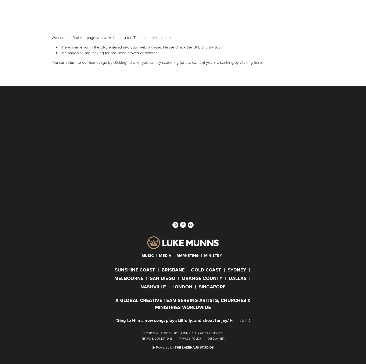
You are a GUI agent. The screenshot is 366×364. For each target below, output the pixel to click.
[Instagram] (175, 225)
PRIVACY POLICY (191, 338)
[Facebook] (183, 225)
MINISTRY (111, 11)
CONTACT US (178, 11)
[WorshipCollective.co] (281, 121)
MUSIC (57, 11)
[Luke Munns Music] (84, 121)
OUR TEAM (155, 11)
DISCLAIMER (216, 338)
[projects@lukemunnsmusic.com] (191, 225)
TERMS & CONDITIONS (157, 338)
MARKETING (90, 11)
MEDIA (71, 11)
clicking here (124, 62)
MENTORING (133, 11)
